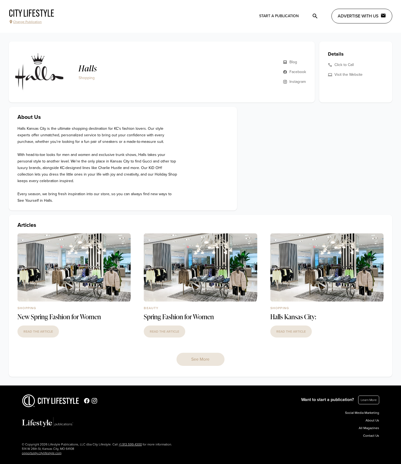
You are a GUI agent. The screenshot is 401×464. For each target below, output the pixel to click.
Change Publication (27, 22)
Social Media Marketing (362, 413)
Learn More (369, 400)
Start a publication (279, 16)
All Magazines (369, 428)
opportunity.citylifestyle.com (41, 453)
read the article (38, 331)
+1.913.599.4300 (130, 444)
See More (200, 359)
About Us (372, 420)
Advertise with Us (358, 16)
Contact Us (371, 436)
